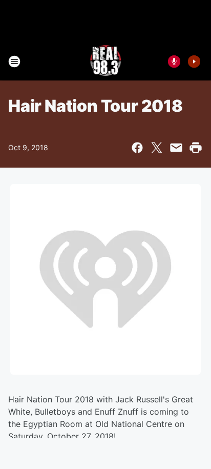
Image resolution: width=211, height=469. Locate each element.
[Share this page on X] (157, 147)
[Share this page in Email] (176, 147)
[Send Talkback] (174, 61)
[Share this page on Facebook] (137, 147)
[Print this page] (195, 147)
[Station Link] (105, 61)
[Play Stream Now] (194, 61)
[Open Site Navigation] (14, 61)
